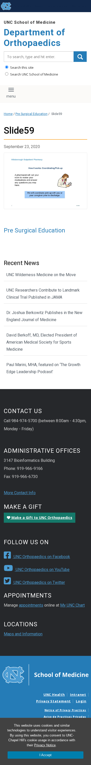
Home (8, 114)
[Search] (80, 56)
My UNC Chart (72, 605)
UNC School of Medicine (30, 22)
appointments (31, 605)
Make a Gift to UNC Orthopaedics (41, 517)
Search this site (21, 67)
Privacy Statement (53, 701)
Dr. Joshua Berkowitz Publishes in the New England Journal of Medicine (44, 316)
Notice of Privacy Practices (65, 710)
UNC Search (79, 6)
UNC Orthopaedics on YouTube (42, 569)
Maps (39, 6)
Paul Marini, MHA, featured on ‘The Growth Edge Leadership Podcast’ (43, 368)
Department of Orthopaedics (34, 37)
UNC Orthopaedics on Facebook (41, 556)
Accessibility (22, 6)
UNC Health (54, 694)
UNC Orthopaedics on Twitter (39, 582)
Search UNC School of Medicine (33, 74)
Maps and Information (23, 634)
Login (81, 701)
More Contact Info (20, 492)
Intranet (78, 694)
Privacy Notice (45, 745)
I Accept (45, 755)
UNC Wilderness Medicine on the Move (41, 274)
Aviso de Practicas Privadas (65, 717)
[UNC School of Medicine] (45, 674)
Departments (57, 6)
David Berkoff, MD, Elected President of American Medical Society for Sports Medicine (41, 342)
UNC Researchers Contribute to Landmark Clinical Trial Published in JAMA (43, 294)
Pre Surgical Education (31, 114)
